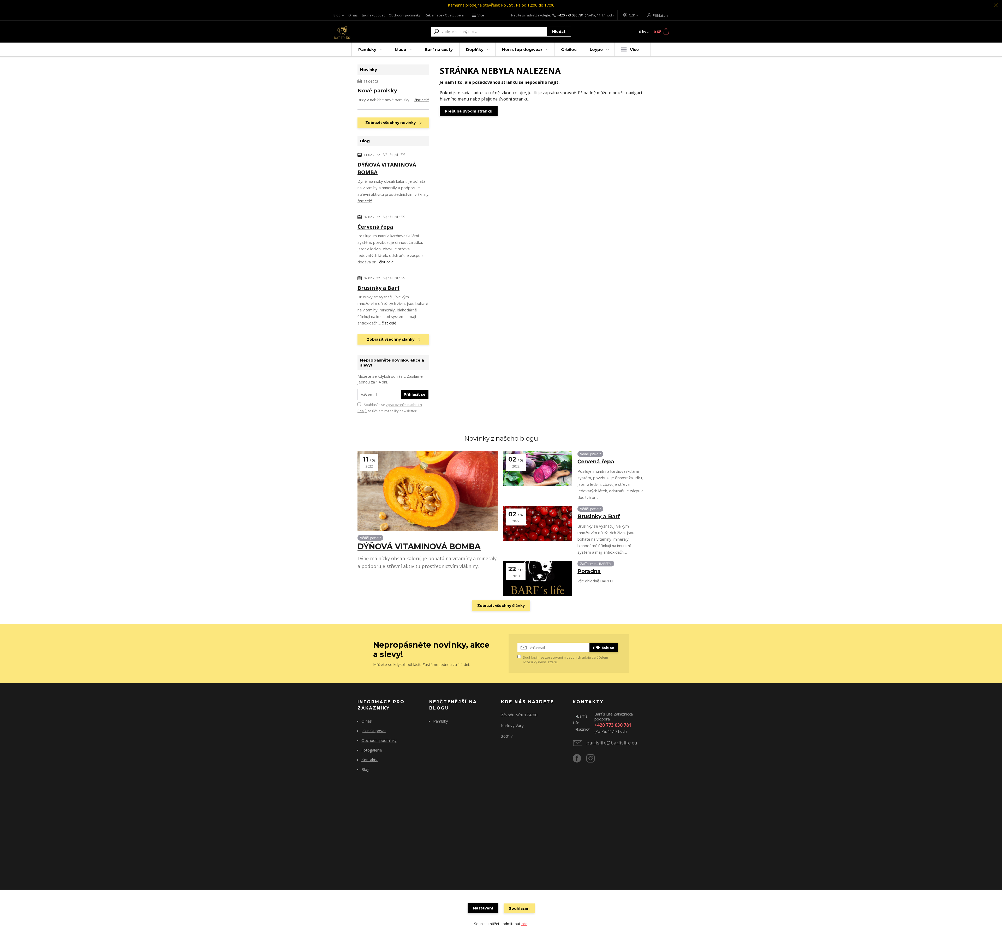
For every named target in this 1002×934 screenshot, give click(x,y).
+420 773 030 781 (570, 15)
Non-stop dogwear (522, 49)
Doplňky (475, 49)
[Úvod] (363, 31)
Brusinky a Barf (378, 287)
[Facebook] (579, 760)
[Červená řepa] (537, 468)
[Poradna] (537, 578)
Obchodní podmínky (405, 15)
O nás (353, 15)
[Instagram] (593, 760)
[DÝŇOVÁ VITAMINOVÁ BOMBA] (427, 491)
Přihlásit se (415, 394)
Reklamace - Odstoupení (444, 15)
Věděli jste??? (394, 154)
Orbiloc (568, 49)
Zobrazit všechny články (390, 339)
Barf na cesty (439, 49)
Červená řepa (375, 226)
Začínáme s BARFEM (596, 563)
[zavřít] (995, 5)
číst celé (421, 99)
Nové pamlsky (377, 90)
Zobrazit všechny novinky (390, 122)
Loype (596, 49)
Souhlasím (519, 908)
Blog (336, 15)
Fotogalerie (371, 750)
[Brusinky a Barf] (537, 523)
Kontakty (369, 759)
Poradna (589, 571)
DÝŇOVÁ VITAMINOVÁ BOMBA (386, 168)
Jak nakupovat (373, 15)
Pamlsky (367, 49)
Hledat (558, 31)
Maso (400, 49)
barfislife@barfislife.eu (611, 743)
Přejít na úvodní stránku (468, 111)
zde (524, 923)
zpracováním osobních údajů (568, 657)
